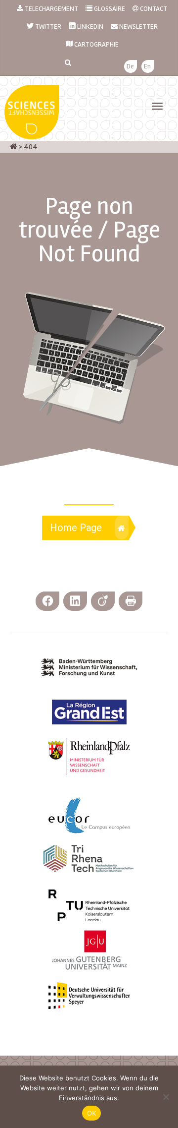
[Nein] (166, 1097)
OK (91, 1113)
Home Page (76, 528)
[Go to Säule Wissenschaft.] (13, 147)
